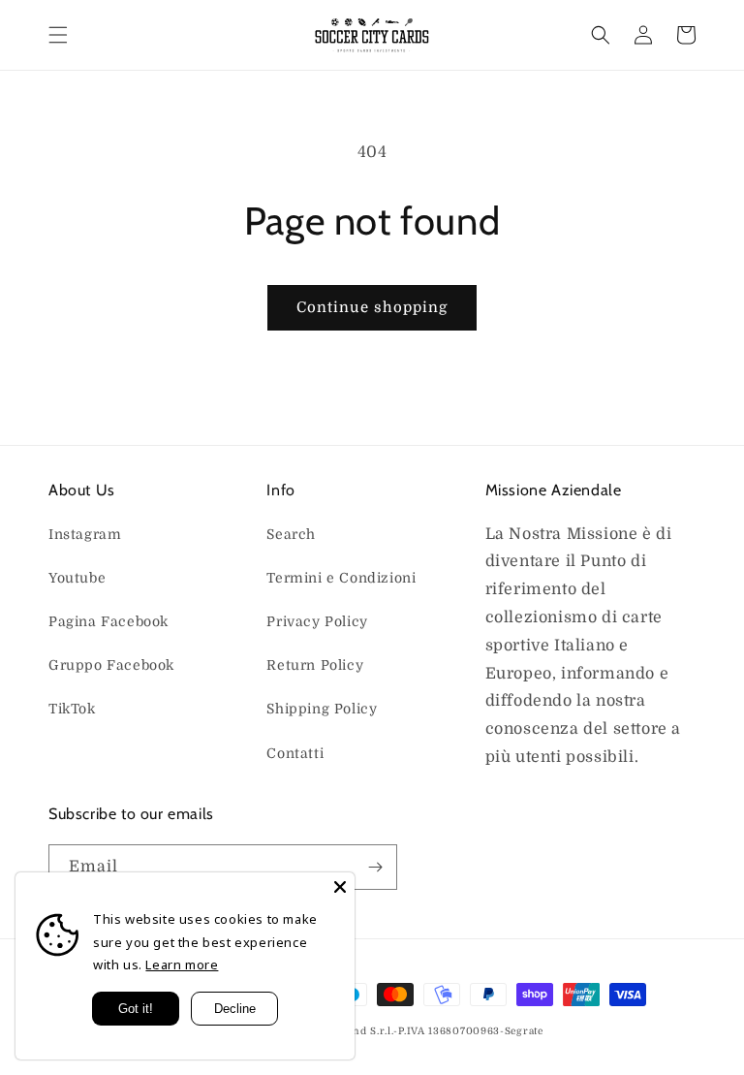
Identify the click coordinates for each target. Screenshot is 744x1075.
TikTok (72, 708)
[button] (58, 35)
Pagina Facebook (108, 621)
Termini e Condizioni (341, 577)
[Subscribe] (375, 867)
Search (291, 534)
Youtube (77, 577)
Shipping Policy (321, 708)
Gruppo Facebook (111, 665)
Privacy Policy (316, 621)
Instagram (84, 534)
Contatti (295, 753)
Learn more (181, 964)
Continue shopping (372, 307)
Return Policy (314, 665)
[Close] (340, 887)
